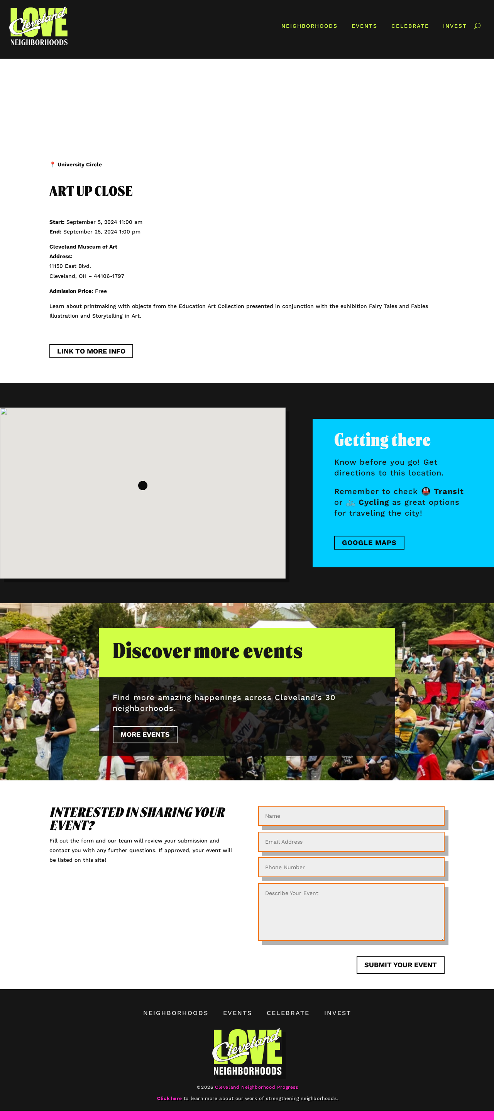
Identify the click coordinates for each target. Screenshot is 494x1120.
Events (364, 26)
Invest (455, 26)
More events (145, 734)
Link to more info (91, 351)
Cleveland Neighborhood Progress (256, 1087)
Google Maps (369, 542)
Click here (169, 1098)
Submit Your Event (400, 965)
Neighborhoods (309, 26)
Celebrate (410, 26)
